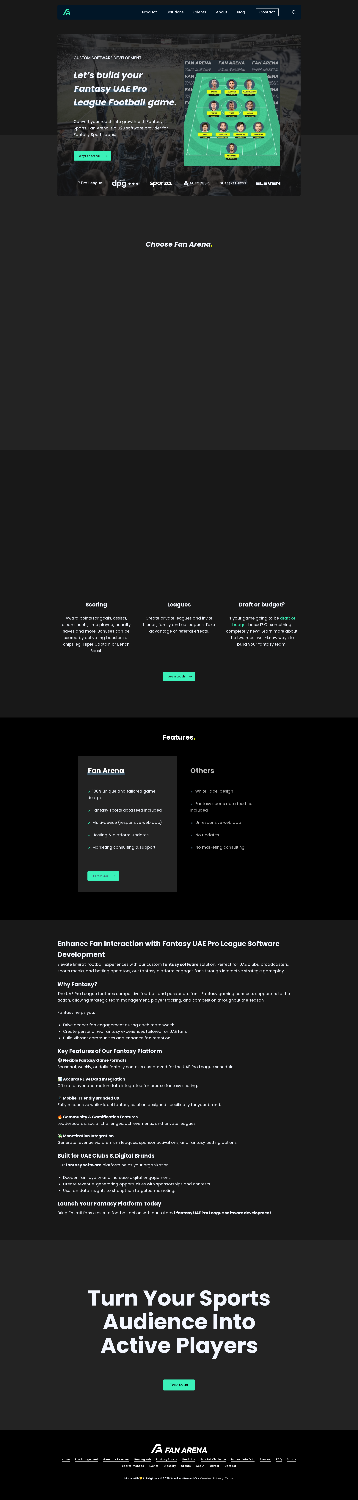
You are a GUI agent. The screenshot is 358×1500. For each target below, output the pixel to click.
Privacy (218, 1478)
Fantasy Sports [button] (166, 1459)
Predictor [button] (188, 1459)
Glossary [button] (170, 1466)
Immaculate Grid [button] (243, 1459)
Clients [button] (186, 1466)
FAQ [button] (279, 1459)
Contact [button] (230, 1466)
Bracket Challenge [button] (213, 1459)
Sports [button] (291, 1459)
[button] (92, 156)
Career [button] (214, 1466)
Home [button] (66, 1459)
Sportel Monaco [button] (133, 1466)
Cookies (205, 1478)
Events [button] (153, 1466)
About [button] (200, 1466)
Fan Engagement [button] (86, 1459)
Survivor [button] (265, 1459)
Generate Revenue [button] (116, 1459)
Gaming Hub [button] (142, 1459)
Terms (229, 1478)
